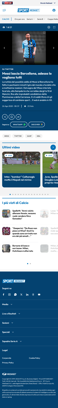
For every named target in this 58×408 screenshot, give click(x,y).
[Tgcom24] (7, 3)
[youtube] (39, 294)
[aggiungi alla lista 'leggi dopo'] (12, 117)
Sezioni (5, 322)
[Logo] (29, 10)
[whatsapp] (15, 294)
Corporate (6, 358)
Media (5, 304)
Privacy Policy (8, 362)
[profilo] (54, 10)
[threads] (33, 294)
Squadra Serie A (10, 341)
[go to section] (53, 147)
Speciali (6, 332)
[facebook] (3, 294)
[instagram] (9, 294)
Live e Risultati (9, 313)
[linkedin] (27, 294)
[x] (21, 294)
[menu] (4, 10)
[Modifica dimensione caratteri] (18, 117)
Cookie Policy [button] (34, 358)
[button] (29, 10)
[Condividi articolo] (5, 117)
